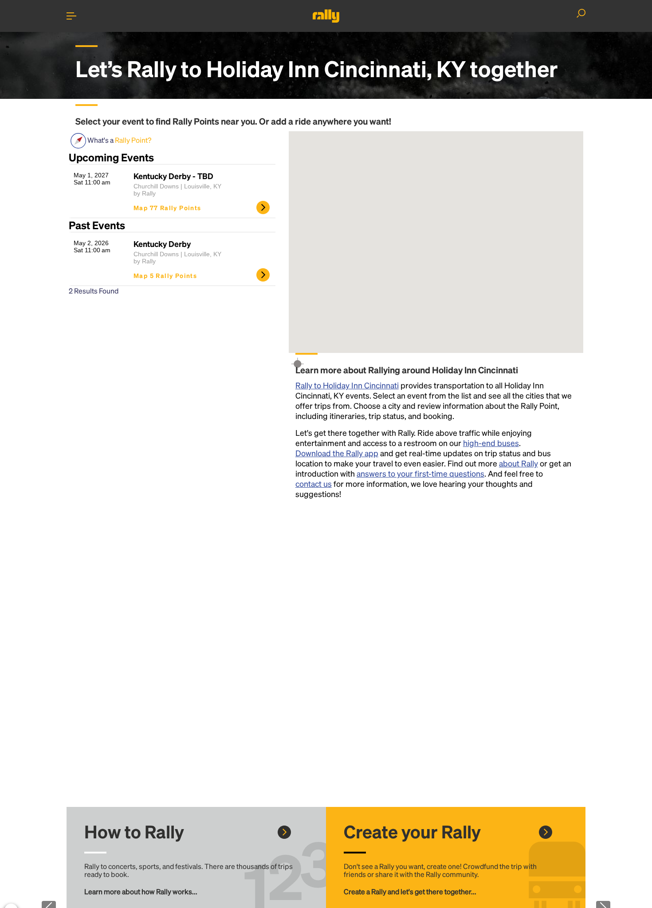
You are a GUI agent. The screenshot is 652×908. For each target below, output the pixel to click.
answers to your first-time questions (420, 473)
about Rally (518, 463)
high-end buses (491, 443)
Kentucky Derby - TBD (173, 176)
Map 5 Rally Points (165, 275)
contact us (313, 483)
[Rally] (326, 16)
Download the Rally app (336, 453)
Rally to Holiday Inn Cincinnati (347, 385)
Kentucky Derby (162, 243)
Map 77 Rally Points (167, 207)
